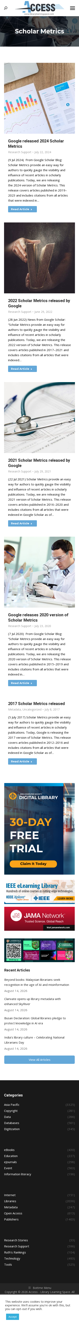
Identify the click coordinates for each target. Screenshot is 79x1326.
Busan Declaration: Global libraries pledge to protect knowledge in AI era (35, 1020)
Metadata (14, 709)
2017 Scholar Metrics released (36, 703)
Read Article (20, 209)
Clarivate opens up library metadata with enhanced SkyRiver (32, 1001)
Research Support (19, 152)
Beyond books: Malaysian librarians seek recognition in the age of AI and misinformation (36, 982)
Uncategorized (32, 709)
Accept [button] (13, 1317)
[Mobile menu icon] (72, 8)
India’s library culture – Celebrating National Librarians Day (34, 1039)
